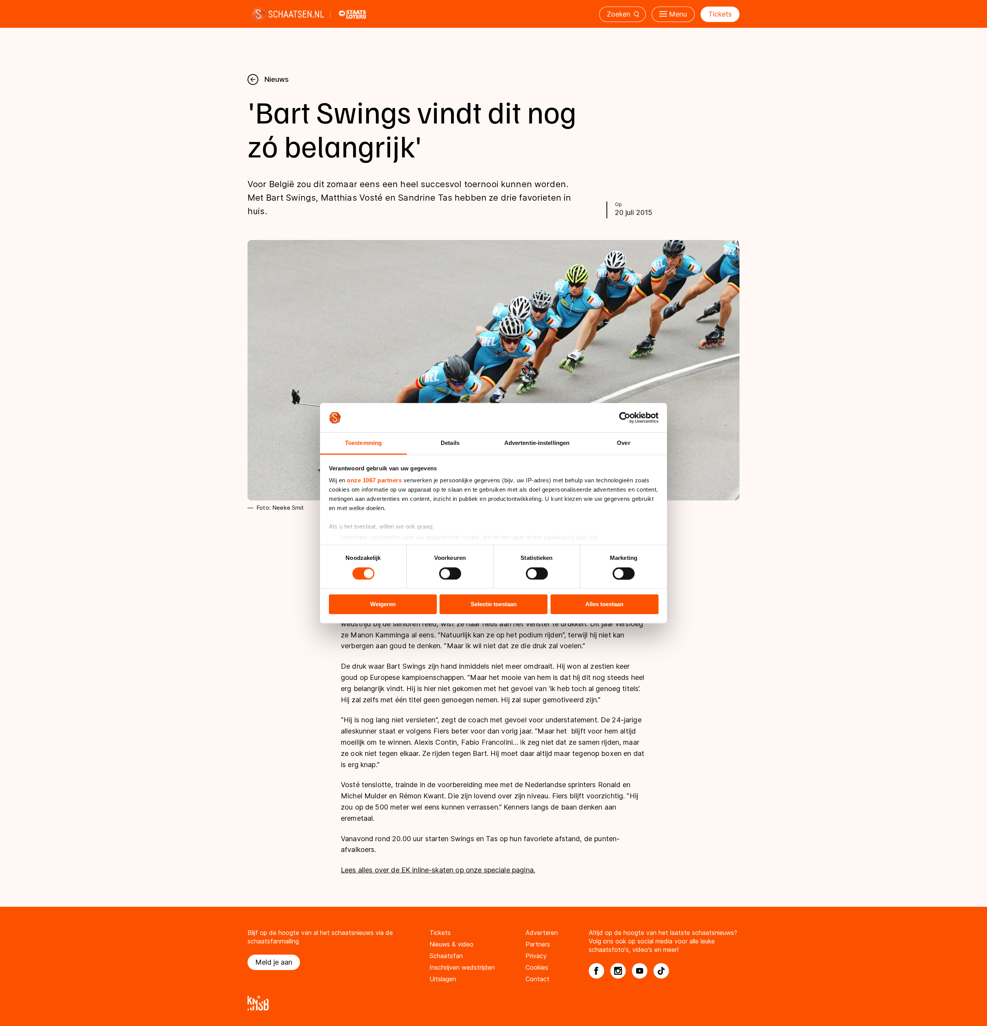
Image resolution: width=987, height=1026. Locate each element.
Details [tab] (450, 443)
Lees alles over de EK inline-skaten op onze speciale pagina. (438, 870)
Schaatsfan (446, 956)
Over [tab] (623, 443)
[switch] (450, 573)
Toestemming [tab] (363, 443)
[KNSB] (493, 1003)
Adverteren (542, 932)
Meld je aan (273, 962)
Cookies (537, 967)
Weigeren (383, 604)
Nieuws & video (451, 944)
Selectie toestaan (494, 604)
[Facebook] (596, 971)
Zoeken (618, 14)
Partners (538, 944)
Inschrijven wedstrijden (462, 967)
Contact (537, 979)
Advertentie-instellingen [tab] (536, 443)
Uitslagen (442, 979)
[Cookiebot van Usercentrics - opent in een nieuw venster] (625, 417)
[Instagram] (618, 971)
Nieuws (276, 79)
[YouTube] (639, 971)
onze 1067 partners (374, 480)
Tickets (720, 14)
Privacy (536, 956)
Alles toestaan (604, 604)
